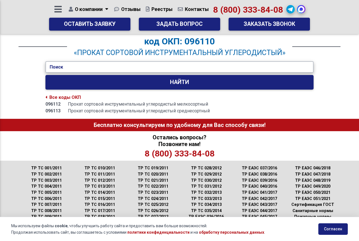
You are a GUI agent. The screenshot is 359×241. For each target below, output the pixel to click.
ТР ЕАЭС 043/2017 (259, 204)
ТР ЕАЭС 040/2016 (259, 186)
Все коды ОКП (65, 97)
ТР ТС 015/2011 (99, 198)
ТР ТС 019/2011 (153, 168)
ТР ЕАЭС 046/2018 (312, 168)
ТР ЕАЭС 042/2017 (259, 198)
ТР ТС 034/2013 (206, 204)
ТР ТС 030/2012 (206, 180)
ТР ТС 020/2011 (153, 174)
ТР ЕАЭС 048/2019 (312, 180)
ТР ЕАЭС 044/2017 (259, 210)
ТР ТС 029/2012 (206, 174)
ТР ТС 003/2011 (46, 180)
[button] (290, 9)
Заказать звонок (269, 24)
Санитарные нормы (313, 210)
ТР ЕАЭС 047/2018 (312, 174)
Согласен (333, 229)
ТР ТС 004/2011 (46, 186)
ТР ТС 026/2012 (153, 210)
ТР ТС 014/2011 (99, 192)
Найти (179, 82)
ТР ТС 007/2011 (46, 204)
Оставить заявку (90, 24)
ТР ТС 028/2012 (206, 168)
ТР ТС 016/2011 (99, 204)
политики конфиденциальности (158, 232)
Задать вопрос (179, 24)
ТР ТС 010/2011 (99, 168)
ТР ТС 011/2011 (99, 174)
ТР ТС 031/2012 (206, 186)
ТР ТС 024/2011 (153, 198)
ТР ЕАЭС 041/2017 (259, 192)
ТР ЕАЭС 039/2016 (259, 180)
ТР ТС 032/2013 (206, 192)
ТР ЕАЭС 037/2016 (259, 168)
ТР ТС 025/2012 (153, 204)
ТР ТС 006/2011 (46, 198)
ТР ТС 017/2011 (99, 210)
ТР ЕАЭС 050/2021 (312, 192)
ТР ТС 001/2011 (46, 168)
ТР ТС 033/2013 (206, 198)
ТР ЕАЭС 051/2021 (312, 198)
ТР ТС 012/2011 (99, 180)
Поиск (56, 67)
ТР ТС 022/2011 (153, 186)
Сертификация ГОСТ (312, 204)
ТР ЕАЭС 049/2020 (312, 186)
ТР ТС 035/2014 (206, 210)
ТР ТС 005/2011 (46, 192)
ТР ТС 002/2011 (46, 174)
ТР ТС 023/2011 (153, 192)
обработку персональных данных (231, 232)
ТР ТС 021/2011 (153, 180)
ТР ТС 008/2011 (46, 210)
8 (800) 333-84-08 (248, 10)
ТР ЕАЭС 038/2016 (259, 174)
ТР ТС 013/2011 (99, 186)
